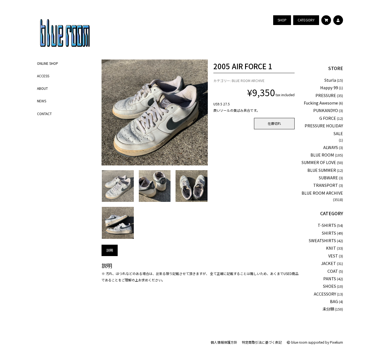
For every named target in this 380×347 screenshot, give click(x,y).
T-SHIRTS (327, 225)
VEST (333, 256)
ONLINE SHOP (47, 63)
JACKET (328, 263)
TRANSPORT (325, 185)
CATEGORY (331, 213)
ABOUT (42, 88)
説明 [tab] (109, 250)
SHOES (329, 286)
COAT (332, 271)
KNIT (331, 248)
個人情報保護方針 (224, 342)
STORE (335, 68)
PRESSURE (325, 95)
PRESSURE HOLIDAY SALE (324, 129)
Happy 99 (329, 87)
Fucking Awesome (321, 103)
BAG (334, 301)
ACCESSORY (325, 294)
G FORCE (327, 118)
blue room (298, 342)
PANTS (329, 278)
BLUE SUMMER (321, 170)
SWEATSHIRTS (322, 240)
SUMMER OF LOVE (319, 162)
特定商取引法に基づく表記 (262, 342)
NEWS (41, 100)
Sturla (330, 80)
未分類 (328, 309)
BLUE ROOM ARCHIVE (248, 80)
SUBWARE (328, 177)
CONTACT (44, 113)
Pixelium (336, 342)
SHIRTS (329, 233)
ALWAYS (330, 147)
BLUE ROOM (322, 155)
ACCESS (43, 75)
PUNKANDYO (325, 110)
